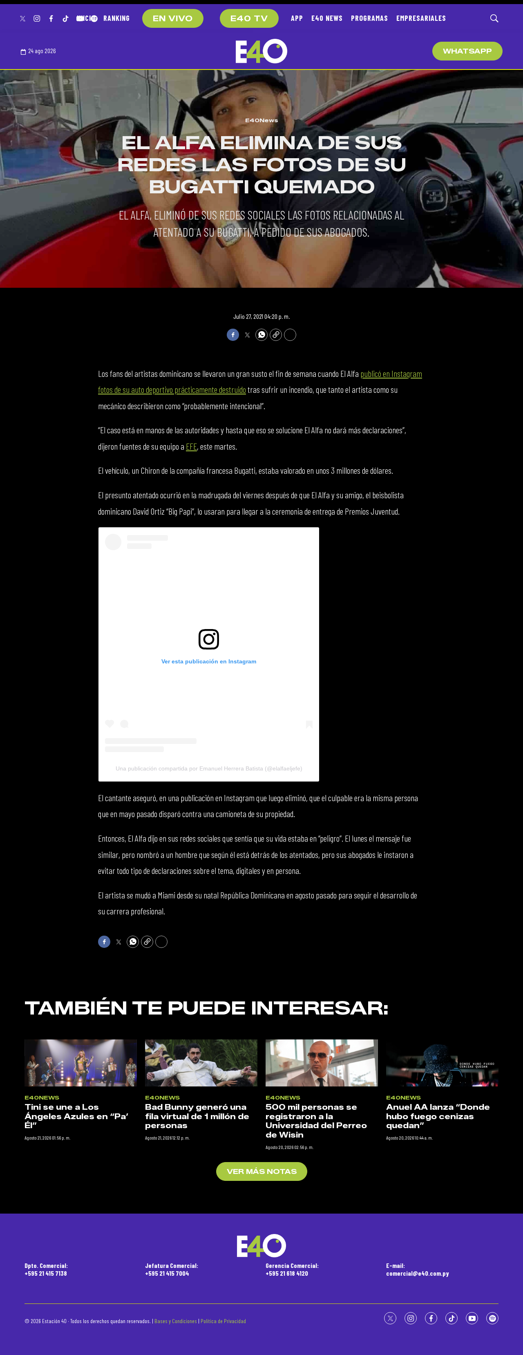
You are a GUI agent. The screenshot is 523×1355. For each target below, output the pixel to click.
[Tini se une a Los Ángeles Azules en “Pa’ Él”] (81, 1062)
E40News (261, 120)
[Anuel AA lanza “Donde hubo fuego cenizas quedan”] (442, 1062)
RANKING (116, 17)
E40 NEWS (327, 17)
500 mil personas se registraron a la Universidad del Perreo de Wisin (316, 1121)
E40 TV (249, 18)
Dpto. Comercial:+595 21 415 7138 (46, 1269)
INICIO (86, 17)
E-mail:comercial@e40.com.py (417, 1269)
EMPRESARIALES (421, 17)
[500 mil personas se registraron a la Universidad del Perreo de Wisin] (322, 1062)
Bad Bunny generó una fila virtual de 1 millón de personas (197, 1116)
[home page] (261, 51)
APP (297, 17)
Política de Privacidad (223, 1320)
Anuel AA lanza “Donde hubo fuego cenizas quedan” (438, 1116)
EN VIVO (173, 18)
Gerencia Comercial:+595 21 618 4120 (292, 1269)
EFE (191, 446)
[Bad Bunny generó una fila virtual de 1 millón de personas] (201, 1062)
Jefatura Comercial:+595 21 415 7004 (171, 1269)
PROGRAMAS (369, 17)
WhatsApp (467, 51)
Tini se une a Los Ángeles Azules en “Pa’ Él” (77, 1116)
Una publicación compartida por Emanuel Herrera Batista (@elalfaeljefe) (209, 768)
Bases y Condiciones (175, 1320)
